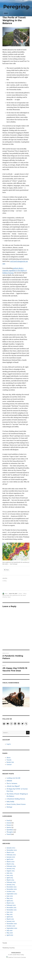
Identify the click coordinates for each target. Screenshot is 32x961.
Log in (9, 744)
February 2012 (11, 905)
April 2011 (10, 917)
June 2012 (10, 896)
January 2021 (11, 857)
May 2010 (10, 933)
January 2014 (11, 868)
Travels (9, 760)
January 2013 (11, 884)
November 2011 (11, 910)
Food (8, 820)
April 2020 (10, 859)
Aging (4, 595)
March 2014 (10, 864)
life (19, 595)
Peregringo (16, 952)
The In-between (12, 783)
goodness (15, 595)
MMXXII (9, 781)
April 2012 (10, 900)
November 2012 (12, 889)
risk (21, 595)
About (9, 757)
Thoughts (10, 832)
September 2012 (12, 894)
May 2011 (9, 914)
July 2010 (9, 930)
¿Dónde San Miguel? (13, 786)
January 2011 (11, 921)
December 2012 (11, 887)
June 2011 (10, 912)
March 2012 (10, 903)
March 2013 (10, 880)
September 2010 (12, 928)
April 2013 (10, 877)
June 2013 (10, 875)
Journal (9, 823)
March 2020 (10, 861)
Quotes (9, 827)
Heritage (9, 807)
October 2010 (11, 926)
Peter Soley (20, 954)
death (7, 595)
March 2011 (10, 919)
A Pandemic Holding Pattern (16, 799)
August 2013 (10, 871)
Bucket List (10, 762)
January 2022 (11, 848)
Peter (6, 593)
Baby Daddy (10, 801)
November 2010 (12, 923)
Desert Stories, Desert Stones (16, 804)
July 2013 (9, 873)
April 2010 (10, 935)
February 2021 (11, 855)
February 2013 (11, 882)
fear (11, 595)
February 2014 (11, 866)
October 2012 (11, 891)
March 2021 (10, 852)
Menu (6, 13)
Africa (24, 593)
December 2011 (11, 907)
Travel (20, 593)
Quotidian (10, 830)
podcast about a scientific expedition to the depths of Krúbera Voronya (14, 270)
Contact (9, 764)
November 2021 (12, 850)
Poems (9, 825)
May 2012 (10, 898)
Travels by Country (8, 948)
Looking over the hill (13, 778)
